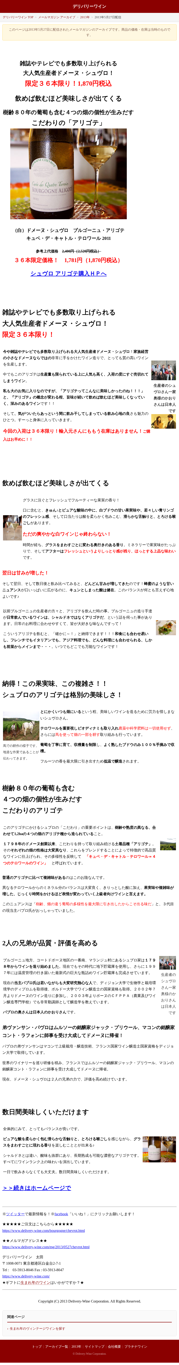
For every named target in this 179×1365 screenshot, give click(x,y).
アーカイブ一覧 (56, 1346)
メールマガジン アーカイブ (56, 17)
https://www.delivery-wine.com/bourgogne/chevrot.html (43, 1231)
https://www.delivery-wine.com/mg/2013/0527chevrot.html (46, 1247)
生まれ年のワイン (35, 1283)
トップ (37, 1346)
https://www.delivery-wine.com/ (26, 1276)
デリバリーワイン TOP (18, 17)
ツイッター (15, 1214)
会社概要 (114, 1346)
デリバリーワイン (89, 6)
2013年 (85, 17)
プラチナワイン (135, 1346)
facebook (61, 1214)
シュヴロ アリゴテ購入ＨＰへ (69, 273)
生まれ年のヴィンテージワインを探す (37, 1328)
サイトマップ (94, 1346)
